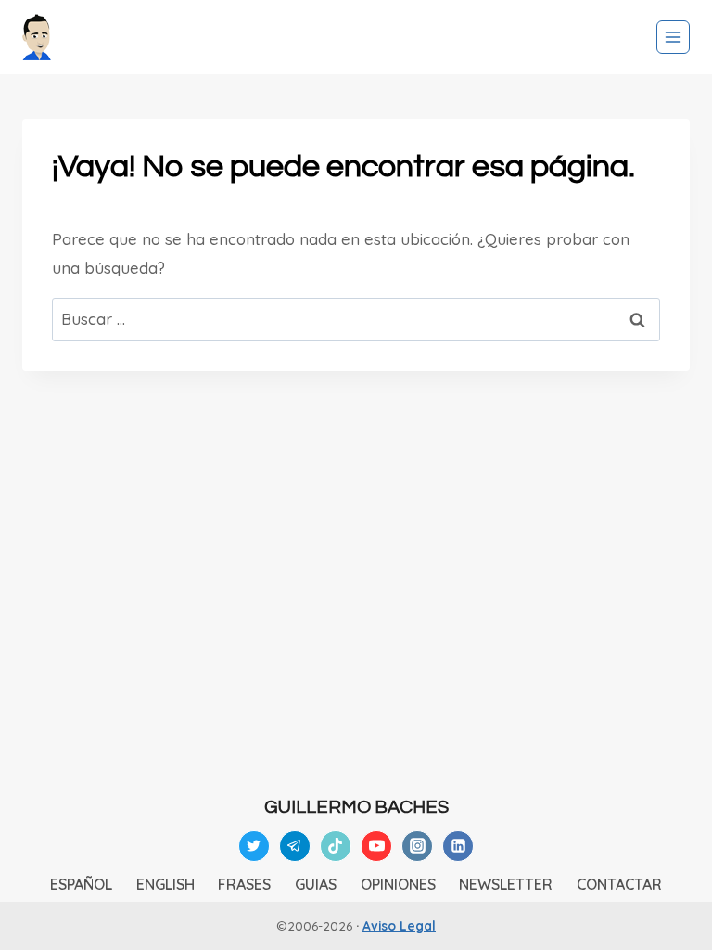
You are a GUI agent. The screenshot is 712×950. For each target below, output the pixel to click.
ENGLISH (165, 884)
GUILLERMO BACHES (356, 807)
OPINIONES (398, 884)
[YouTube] (376, 846)
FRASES (244, 884)
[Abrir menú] (673, 37)
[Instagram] (417, 846)
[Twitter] (254, 846)
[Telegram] (295, 846)
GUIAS (316, 884)
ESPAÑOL (81, 884)
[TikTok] (335, 846)
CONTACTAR (619, 884)
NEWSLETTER (506, 884)
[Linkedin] (458, 846)
